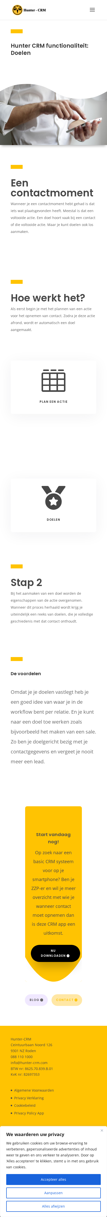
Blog (34, 1000)
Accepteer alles (53, 1179)
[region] (53, 1171)
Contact (65, 1000)
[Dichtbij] (102, 1130)
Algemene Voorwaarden (34, 1090)
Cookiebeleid (25, 1105)
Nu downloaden (53, 953)
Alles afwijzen (53, 1206)
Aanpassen (53, 1192)
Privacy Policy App (29, 1113)
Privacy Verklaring (29, 1098)
